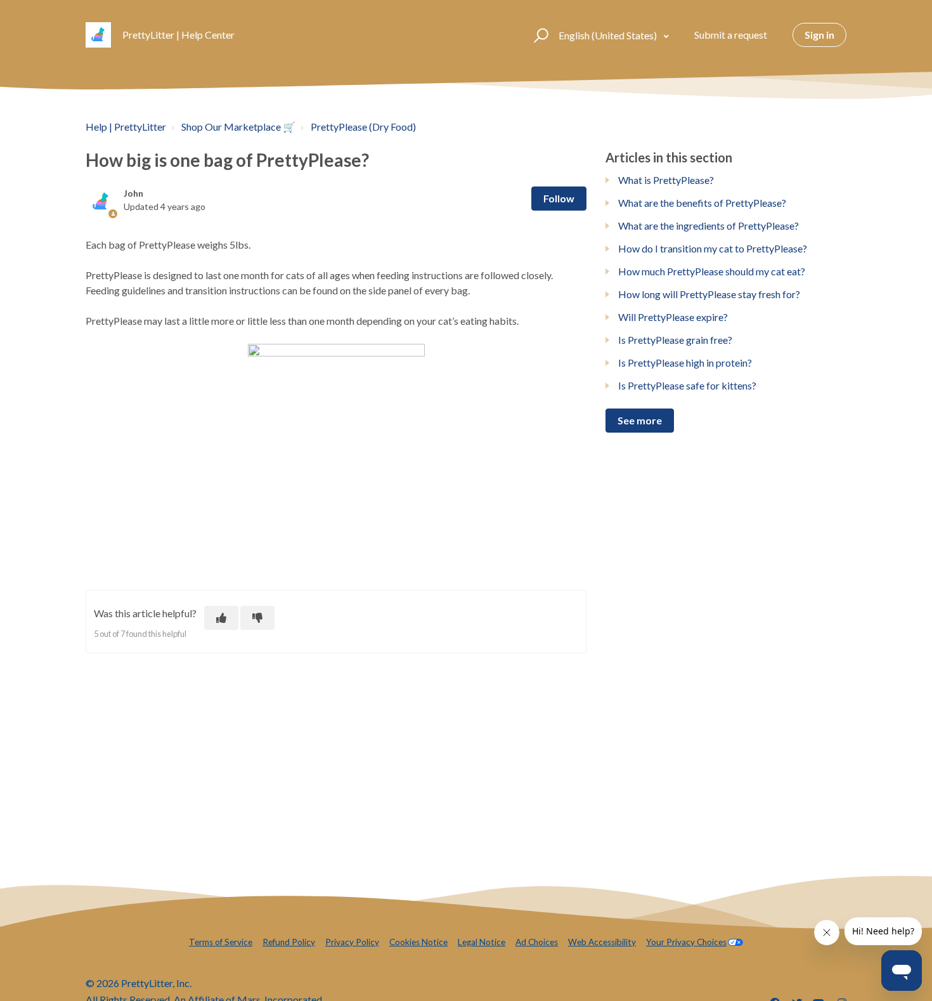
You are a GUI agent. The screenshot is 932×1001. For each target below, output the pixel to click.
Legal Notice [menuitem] (481, 942)
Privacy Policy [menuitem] (352, 942)
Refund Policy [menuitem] (288, 942)
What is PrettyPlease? (666, 180)
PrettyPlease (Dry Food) (363, 127)
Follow (558, 198)
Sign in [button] (819, 35)
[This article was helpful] (221, 618)
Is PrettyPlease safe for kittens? (687, 385)
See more (640, 420)
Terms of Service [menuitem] (220, 942)
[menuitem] (694, 942)
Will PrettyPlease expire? (673, 317)
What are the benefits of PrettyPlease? (702, 203)
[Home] (98, 35)
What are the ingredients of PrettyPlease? (708, 225)
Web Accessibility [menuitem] (602, 942)
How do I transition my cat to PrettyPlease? (712, 248)
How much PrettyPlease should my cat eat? (711, 271)
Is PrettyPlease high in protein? (685, 363)
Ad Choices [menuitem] (536, 942)
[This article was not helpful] (257, 618)
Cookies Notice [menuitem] (418, 942)
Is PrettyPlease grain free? (675, 340)
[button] (539, 35)
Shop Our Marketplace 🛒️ (238, 127)
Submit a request (730, 35)
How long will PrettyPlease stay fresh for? (709, 294)
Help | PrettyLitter (126, 127)
